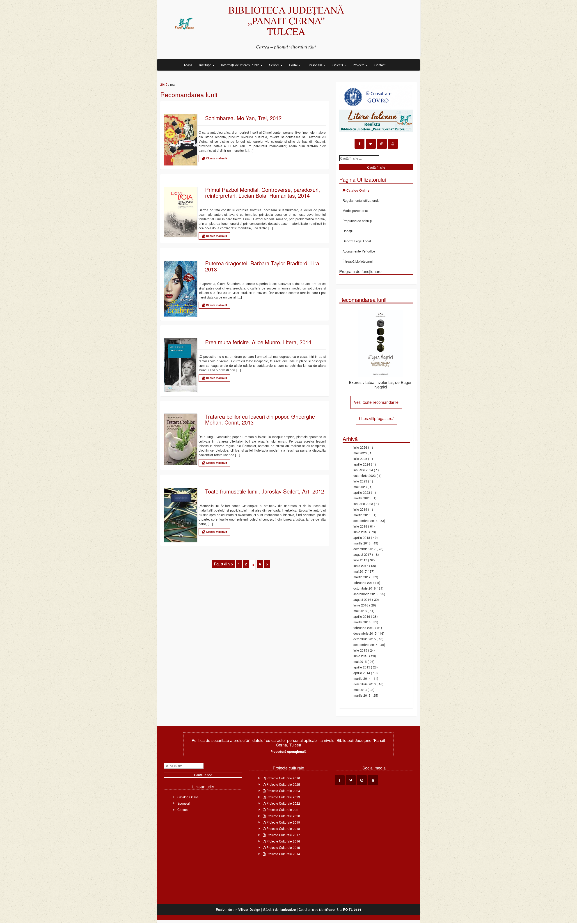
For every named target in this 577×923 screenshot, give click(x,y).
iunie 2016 (360, 605)
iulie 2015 (360, 650)
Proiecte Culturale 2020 (283, 816)
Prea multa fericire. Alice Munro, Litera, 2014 (258, 342)
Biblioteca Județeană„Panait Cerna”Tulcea (286, 20)
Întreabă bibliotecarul (358, 261)
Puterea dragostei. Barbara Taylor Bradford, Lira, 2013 (263, 266)
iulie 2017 (360, 560)
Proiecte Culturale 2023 (283, 797)
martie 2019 (362, 515)
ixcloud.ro (288, 909)
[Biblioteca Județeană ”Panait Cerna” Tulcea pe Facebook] (359, 144)
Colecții (338, 65)
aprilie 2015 (361, 667)
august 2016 (362, 599)
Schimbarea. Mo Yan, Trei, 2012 (243, 118)
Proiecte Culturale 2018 (283, 828)
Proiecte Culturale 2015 (283, 847)
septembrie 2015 (365, 644)
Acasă (188, 65)
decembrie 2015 (365, 633)
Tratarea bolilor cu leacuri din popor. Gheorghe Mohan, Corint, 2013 (260, 419)
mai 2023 (360, 486)
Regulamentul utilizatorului (361, 200)
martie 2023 (362, 498)
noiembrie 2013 (364, 684)
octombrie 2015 (364, 639)
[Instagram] (382, 144)
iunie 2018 (360, 532)
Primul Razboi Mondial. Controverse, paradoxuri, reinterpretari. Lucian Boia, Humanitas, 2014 (262, 193)
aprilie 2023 (361, 492)
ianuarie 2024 (363, 470)
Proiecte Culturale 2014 (283, 854)
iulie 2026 (360, 447)
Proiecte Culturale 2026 (283, 778)
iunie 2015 (360, 656)
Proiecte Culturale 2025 (283, 784)
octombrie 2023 (364, 475)
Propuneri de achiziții (357, 220)
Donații (348, 231)
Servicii (274, 65)
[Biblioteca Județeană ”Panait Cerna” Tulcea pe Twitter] (371, 144)
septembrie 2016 (365, 594)
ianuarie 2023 (363, 503)
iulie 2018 (360, 526)
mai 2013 (360, 689)
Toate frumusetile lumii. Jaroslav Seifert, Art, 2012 (264, 491)
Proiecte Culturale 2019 (283, 822)
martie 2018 (362, 543)
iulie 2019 (360, 509)
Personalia (315, 65)
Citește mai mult (216, 158)
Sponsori (183, 803)
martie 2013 (362, 695)
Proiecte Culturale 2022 (283, 803)
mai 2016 (360, 610)
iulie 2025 (360, 458)
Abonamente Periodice (359, 251)
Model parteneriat (355, 210)
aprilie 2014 (361, 672)
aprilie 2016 (361, 616)
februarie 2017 (363, 582)
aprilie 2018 (361, 537)
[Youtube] (393, 144)
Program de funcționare (360, 271)
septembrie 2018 (365, 520)
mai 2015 (360, 661)
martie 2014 (362, 678)
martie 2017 (362, 577)
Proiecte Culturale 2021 (283, 809)
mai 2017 (360, 571)
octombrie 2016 (364, 588)
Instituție (205, 65)
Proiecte (359, 65)
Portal (293, 65)
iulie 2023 (360, 481)
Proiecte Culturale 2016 (283, 841)
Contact (379, 65)
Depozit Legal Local (357, 241)
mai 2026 (360, 453)
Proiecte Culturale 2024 (283, 790)
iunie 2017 (360, 565)
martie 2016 (362, 622)
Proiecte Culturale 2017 (283, 835)
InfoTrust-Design (247, 909)
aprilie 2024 (361, 464)
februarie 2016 (363, 627)
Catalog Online (188, 797)
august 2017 (362, 554)
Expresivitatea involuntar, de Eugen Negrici (380, 384)
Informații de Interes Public (240, 65)
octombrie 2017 (364, 548)
